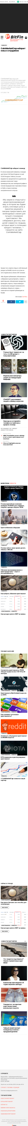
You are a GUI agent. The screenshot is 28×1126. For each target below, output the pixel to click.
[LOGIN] (26, 38)
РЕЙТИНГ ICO (4, 1104)
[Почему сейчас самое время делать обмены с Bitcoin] (14, 537)
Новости (13, 483)
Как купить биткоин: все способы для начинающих (13, 903)
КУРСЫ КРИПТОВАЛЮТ (7, 1101)
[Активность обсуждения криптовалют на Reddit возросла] (14, 726)
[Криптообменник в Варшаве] (14, 516)
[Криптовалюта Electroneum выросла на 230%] (14, 684)
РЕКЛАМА (10, 1087)
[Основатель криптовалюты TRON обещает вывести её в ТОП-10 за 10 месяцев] (14, 661)
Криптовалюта (6, 611)
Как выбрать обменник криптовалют (13, 594)
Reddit (15, 428)
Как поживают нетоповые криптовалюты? (10, 715)
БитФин (24, 296)
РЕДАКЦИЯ (16, 1087)
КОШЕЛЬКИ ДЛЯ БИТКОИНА (8, 1110)
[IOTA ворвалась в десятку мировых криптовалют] (14, 748)
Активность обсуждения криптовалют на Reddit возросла (14, 737)
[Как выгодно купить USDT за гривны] (14, 603)
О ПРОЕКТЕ (4, 1087)
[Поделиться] (11, 301)
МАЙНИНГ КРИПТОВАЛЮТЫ (8, 1107)
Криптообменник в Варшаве (10, 528)
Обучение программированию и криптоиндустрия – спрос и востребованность (11, 571)
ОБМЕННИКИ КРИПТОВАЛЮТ (8, 1114)
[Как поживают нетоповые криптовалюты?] (14, 705)
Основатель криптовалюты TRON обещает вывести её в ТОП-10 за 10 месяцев (13, 671)
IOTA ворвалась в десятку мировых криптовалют (13, 758)
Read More (5, 907)
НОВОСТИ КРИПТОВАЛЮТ (7, 1098)
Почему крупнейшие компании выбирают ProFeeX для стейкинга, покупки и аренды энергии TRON (12, 505)
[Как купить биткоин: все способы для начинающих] (14, 893)
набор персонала (7, 430)
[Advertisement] (14, 18)
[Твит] (20, 301)
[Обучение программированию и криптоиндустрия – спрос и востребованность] (14, 559)
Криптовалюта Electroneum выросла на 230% (13, 694)
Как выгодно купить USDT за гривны (13, 614)
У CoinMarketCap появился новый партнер (13, 779)
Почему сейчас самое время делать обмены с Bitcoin (13, 549)
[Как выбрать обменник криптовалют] (14, 582)
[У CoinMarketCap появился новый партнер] (14, 769)
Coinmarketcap (7, 428)
